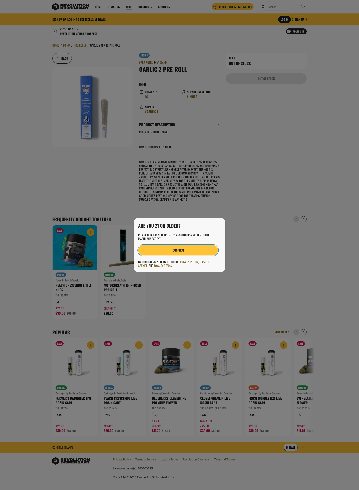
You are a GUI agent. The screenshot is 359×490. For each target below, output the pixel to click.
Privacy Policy (189, 262)
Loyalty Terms (163, 265)
